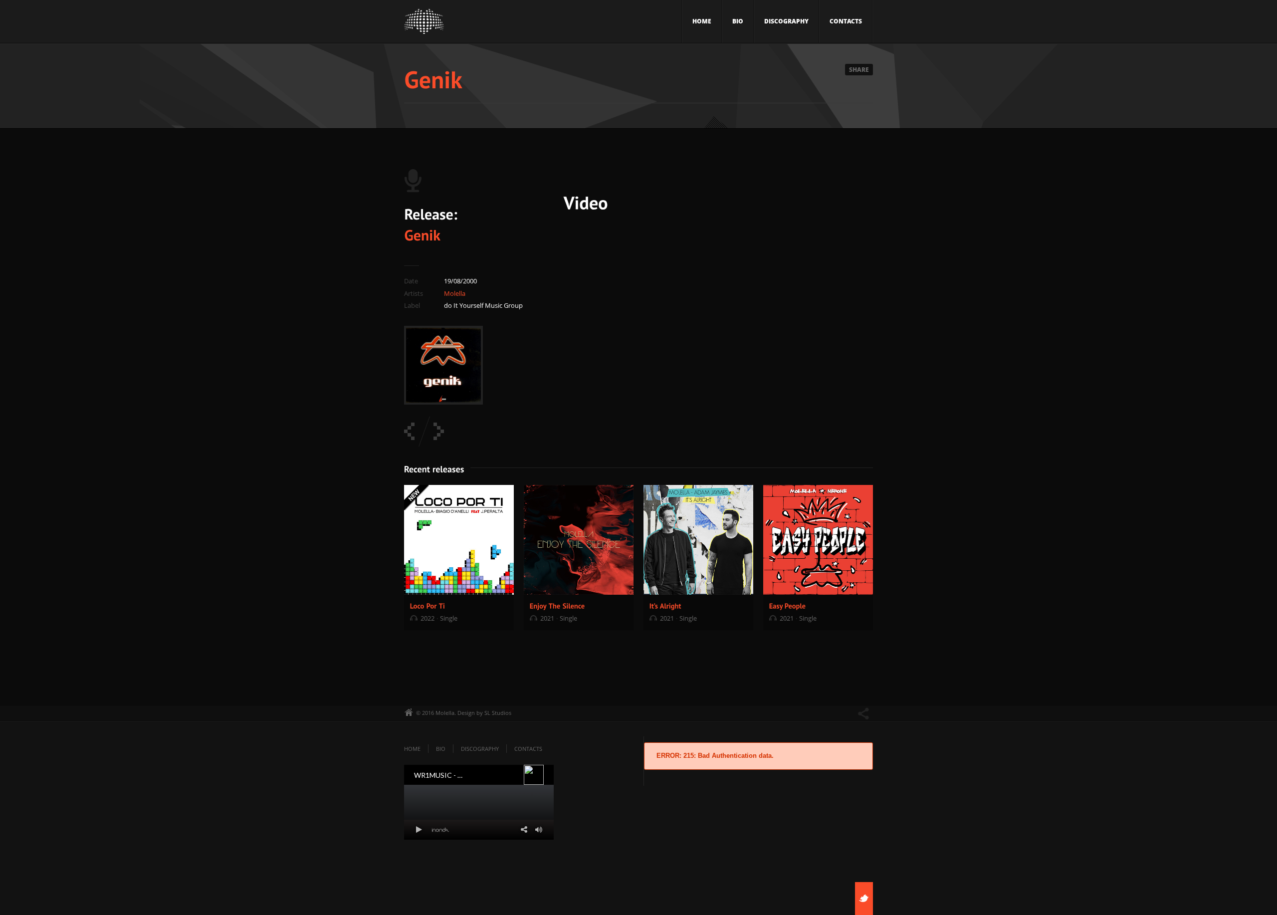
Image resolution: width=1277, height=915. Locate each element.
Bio (737, 21)
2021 (547, 618)
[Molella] (424, 24)
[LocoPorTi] (427, 605)
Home (701, 21)
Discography (786, 21)
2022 (427, 618)
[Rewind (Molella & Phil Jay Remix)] (438, 431)
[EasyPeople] (787, 605)
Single (448, 618)
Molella (454, 293)
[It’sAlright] (665, 605)
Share (859, 69)
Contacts (846, 21)
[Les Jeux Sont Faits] (409, 431)
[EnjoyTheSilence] (557, 605)
